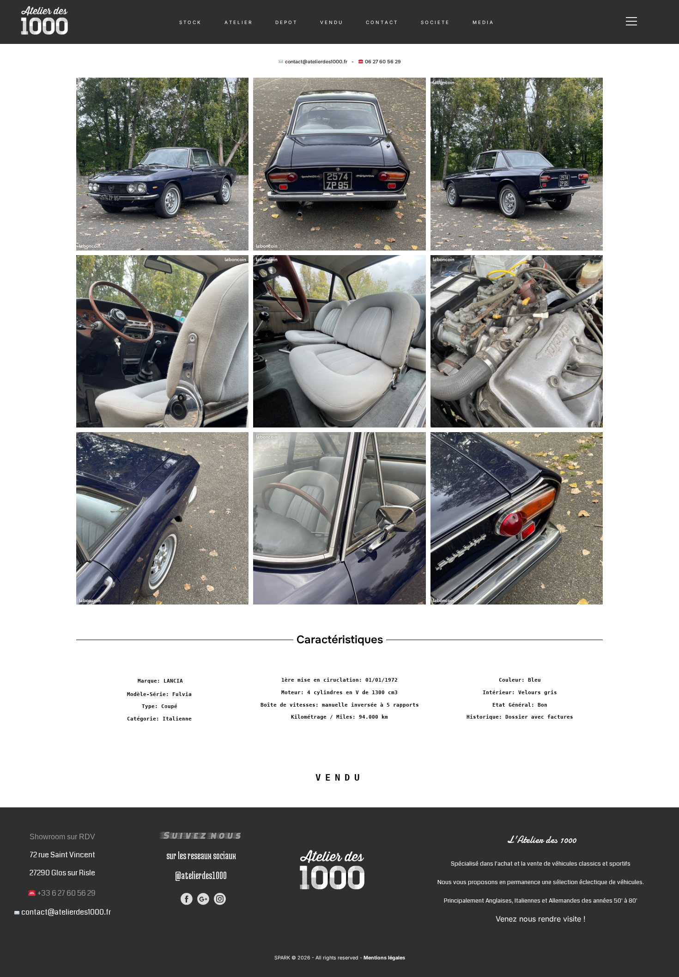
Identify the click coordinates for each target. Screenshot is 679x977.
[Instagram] (220, 899)
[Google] (203, 899)
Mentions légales (383, 958)
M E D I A (483, 22)
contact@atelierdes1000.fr (316, 62)
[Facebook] (186, 899)
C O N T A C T (381, 22)
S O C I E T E (435, 22)
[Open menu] (631, 21)
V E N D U (331, 22)
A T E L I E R (237, 22)
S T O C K (189, 22)
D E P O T (285, 22)
